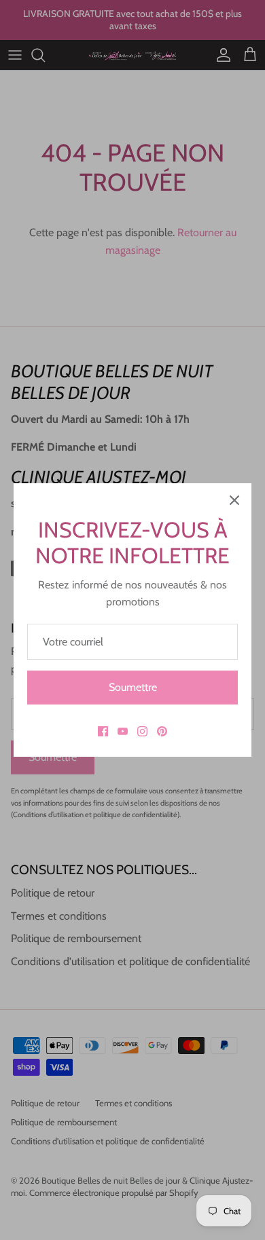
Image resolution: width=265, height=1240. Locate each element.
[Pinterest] (162, 731)
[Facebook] (103, 731)
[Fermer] (234, 500)
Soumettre (133, 687)
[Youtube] (123, 731)
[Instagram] (142, 731)
